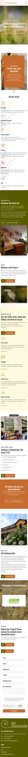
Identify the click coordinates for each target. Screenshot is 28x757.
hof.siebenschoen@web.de (10, 740)
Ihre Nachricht (7, 686)
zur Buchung (9, 644)
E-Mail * (5, 675)
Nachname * (6, 669)
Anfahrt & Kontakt (5, 747)
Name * (5, 663)
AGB (2, 749)
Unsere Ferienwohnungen (12, 222)
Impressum (4, 752)
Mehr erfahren (10, 281)
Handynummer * (7, 681)
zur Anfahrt (9, 651)
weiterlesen (3, 351)
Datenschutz (16, 700)
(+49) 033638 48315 (8, 736)
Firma (4, 658)
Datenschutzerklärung (6, 754)
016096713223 (7, 738)
